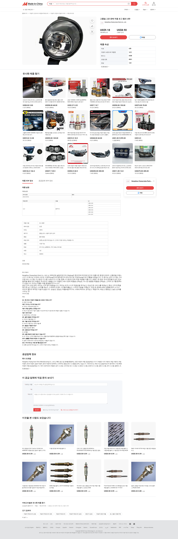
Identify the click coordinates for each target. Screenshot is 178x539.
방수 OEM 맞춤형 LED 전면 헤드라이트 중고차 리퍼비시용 (144, 101)
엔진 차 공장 (88, 514)
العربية (106, 527)
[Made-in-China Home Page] (32, 4)
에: (31, 389)
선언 (51, 524)
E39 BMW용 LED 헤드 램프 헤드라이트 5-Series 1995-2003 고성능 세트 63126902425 (55, 167)
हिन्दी (120, 527)
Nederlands (113, 527)
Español (65, 527)
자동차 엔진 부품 (101, 514)
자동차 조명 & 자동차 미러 (57, 13)
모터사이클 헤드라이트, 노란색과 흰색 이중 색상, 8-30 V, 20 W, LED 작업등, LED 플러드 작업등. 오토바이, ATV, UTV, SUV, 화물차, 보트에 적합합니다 (122, 167)
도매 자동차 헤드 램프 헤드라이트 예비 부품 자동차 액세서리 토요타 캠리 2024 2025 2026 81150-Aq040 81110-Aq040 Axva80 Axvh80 (122, 101)
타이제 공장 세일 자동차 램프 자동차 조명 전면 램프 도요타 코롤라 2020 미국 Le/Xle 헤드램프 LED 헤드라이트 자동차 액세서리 (99, 134)
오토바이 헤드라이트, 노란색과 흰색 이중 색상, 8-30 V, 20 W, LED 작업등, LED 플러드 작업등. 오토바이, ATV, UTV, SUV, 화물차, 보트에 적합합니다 (33, 101)
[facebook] (130, 524)
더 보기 (24, 517)
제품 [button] (50, 4)
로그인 (154, 5)
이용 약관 (125, 532)
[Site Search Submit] (134, 4)
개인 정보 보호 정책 (68, 524)
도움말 (136, 9)
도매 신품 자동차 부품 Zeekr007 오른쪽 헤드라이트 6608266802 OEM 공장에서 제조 (122, 134)
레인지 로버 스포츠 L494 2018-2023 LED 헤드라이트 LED (144, 166)
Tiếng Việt (139, 527)
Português (78, 527)
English (32, 527)
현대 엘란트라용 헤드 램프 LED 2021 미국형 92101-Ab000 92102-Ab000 (55, 101)
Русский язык (93, 527)
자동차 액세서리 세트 (46, 514)
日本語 (51, 527)
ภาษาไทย (125, 527)
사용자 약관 (58, 524)
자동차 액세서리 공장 (30, 514)
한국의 (101, 527)
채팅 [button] (143, 37)
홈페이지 (24, 13)
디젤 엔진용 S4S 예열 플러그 (58, 448)
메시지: (30, 394)
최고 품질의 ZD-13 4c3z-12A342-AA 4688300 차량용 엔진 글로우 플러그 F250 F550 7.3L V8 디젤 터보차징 (34, 450)
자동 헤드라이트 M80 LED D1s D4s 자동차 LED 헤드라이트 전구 (145, 134)
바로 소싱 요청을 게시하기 (69, 410)
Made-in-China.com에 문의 (82, 524)
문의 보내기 (113, 37)
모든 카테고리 (29, 9)
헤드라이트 (70, 13)
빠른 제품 (94, 524)
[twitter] (134, 524)
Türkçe (132, 527)
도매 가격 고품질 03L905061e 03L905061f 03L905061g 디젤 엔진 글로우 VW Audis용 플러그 (88, 450)
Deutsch (71, 527)
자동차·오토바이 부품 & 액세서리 (38, 13)
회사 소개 (45, 524)
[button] (129, 3)
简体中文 (38, 527)
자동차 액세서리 (60, 514)
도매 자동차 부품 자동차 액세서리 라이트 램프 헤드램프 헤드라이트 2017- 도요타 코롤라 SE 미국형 (77, 167)
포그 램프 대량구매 (115, 514)
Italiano (85, 527)
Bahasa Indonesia (148, 527)
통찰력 (114, 524)
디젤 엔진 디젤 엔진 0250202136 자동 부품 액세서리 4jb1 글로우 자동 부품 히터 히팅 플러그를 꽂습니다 (34, 487)
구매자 (126, 9)
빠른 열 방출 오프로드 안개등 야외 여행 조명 (55, 134)
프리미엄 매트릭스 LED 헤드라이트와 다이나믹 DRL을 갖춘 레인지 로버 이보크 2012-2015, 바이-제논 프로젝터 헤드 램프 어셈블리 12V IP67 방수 (100, 167)
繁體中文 (45, 527)
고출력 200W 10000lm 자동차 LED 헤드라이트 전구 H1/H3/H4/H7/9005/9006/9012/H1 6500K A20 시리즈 (33, 134)
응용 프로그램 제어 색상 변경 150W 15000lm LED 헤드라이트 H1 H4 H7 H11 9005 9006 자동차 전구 (100, 101)
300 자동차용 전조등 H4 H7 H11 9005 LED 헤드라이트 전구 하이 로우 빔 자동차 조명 (77, 134)
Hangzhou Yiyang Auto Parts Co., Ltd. (115, 22)
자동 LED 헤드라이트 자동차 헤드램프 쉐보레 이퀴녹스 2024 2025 (33, 166)
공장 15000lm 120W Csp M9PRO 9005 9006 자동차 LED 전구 (76, 101)
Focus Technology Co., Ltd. (91, 531)
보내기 (37, 410)
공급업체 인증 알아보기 (105, 524)
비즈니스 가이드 (123, 524)
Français (58, 527)
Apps (144, 9)
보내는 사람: (28, 384)
